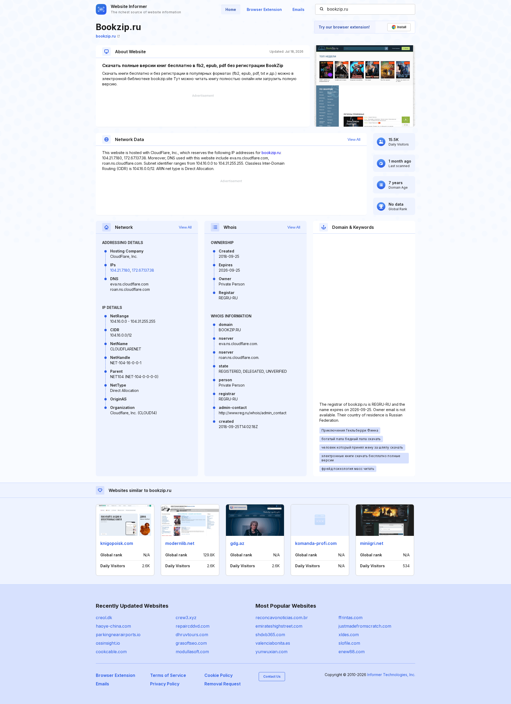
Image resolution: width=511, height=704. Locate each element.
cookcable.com (111, 651)
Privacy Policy (164, 683)
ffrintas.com (350, 617)
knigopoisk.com (116, 543)
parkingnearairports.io (118, 634)
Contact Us (272, 676)
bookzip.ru (106, 36)
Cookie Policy (218, 675)
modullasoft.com (192, 651)
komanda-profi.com (316, 543)
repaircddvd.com (192, 626)
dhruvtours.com (192, 634)
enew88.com (352, 651)
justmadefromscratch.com (365, 626)
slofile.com (349, 643)
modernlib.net (179, 543)
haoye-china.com (113, 626)
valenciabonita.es (273, 643)
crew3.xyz (186, 617)
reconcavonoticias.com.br (282, 617)
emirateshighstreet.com (279, 626)
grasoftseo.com (191, 643)
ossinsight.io (108, 643)
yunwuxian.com (271, 651)
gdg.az (237, 543)
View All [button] (354, 139)
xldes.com (349, 634)
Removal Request (222, 683)
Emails (298, 9)
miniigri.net (371, 543)
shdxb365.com (270, 634)
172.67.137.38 (143, 270)
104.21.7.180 (120, 270)
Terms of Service (168, 675)
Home (230, 9)
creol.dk (104, 617)
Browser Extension (264, 9)
